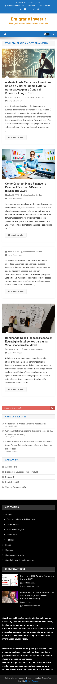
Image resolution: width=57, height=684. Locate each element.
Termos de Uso (44, 6)
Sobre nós (31, 6)
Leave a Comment (14, 101)
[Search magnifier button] (52, 408)
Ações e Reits (11, 467)
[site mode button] (47, 34)
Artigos (8, 514)
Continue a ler (17, 137)
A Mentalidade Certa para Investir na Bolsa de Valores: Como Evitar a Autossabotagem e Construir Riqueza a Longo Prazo (28, 445)
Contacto (9, 550)
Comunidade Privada (14, 555)
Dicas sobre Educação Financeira (19, 472)
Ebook (8, 545)
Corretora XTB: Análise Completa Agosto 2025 (25, 424)
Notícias (8, 477)
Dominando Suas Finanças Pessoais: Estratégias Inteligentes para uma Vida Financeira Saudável (28, 341)
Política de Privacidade (15, 6)
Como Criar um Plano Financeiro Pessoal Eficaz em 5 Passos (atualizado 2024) (25, 187)
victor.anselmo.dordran (34, 97)
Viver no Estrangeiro (14, 487)
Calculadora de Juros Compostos (19, 560)
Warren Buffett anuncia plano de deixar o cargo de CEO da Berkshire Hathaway (29, 433)
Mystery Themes (31, 681)
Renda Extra (10, 482)
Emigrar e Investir (28, 19)
